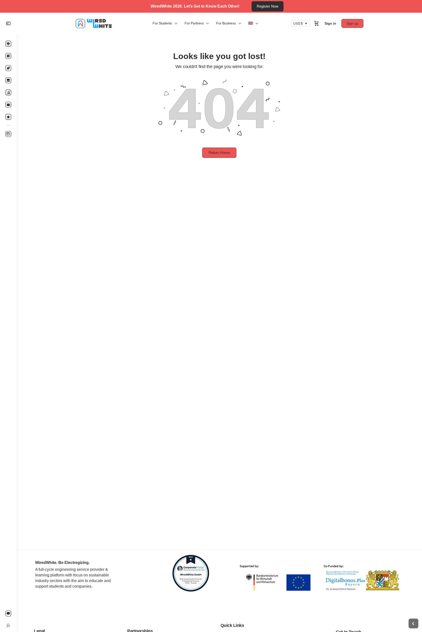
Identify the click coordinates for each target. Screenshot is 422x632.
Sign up (352, 23)
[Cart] (316, 23)
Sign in (330, 23)
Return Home (219, 152)
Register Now (267, 6)
